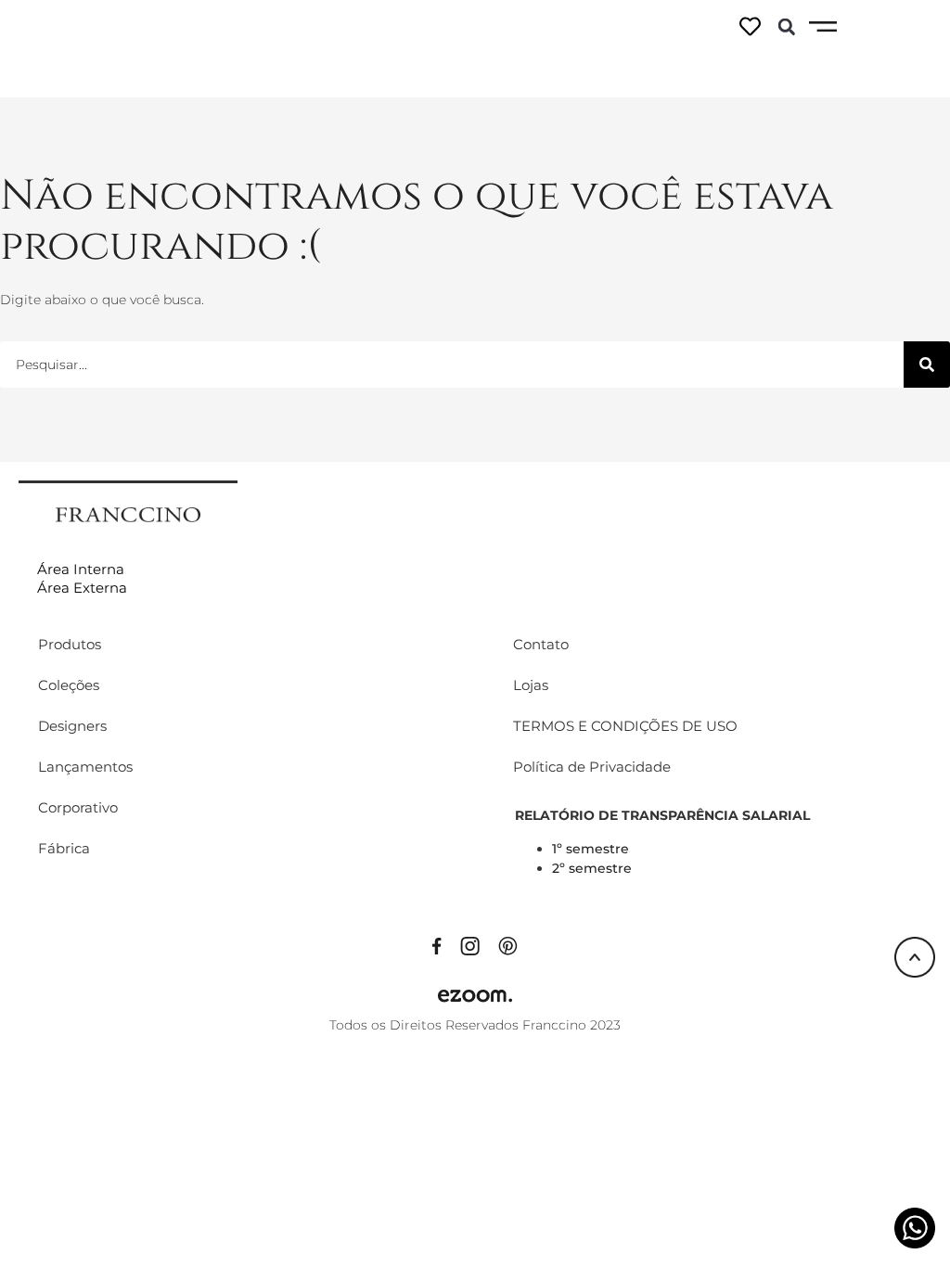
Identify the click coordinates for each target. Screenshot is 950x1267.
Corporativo (78, 807)
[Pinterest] (508, 945)
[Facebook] (437, 945)
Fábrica (64, 848)
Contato (541, 644)
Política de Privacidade (592, 766)
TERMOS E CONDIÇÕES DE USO (625, 726)
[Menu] (823, 26)
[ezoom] (475, 995)
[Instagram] (470, 945)
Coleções (68, 685)
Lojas (530, 685)
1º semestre (590, 848)
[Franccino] (128, 513)
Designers (72, 726)
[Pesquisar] (927, 364)
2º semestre (592, 868)
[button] (787, 27)
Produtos (69, 644)
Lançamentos (85, 766)
